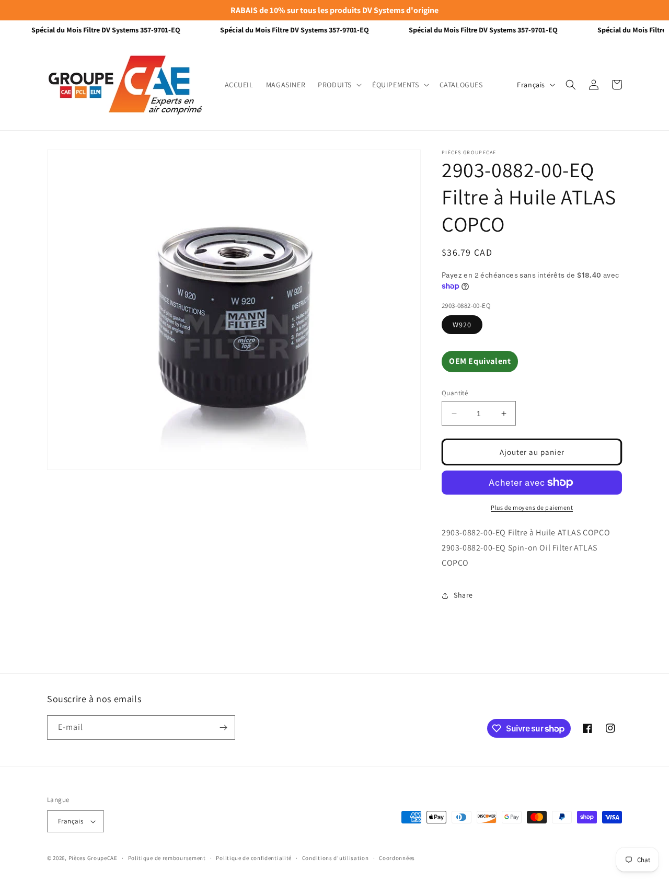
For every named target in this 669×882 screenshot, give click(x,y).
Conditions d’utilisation (335, 858)
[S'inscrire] (223, 727)
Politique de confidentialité (254, 858)
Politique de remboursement (167, 858)
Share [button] (463, 595)
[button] (339, 85)
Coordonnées (397, 858)
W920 (462, 324)
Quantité (455, 392)
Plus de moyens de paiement (532, 507)
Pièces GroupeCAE (93, 858)
